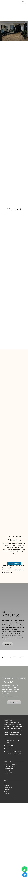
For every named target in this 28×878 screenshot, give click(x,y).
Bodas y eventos (14, 23)
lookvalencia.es (11, 749)
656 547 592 (10, 746)
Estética (14, 25)
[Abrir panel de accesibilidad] (24, 874)
